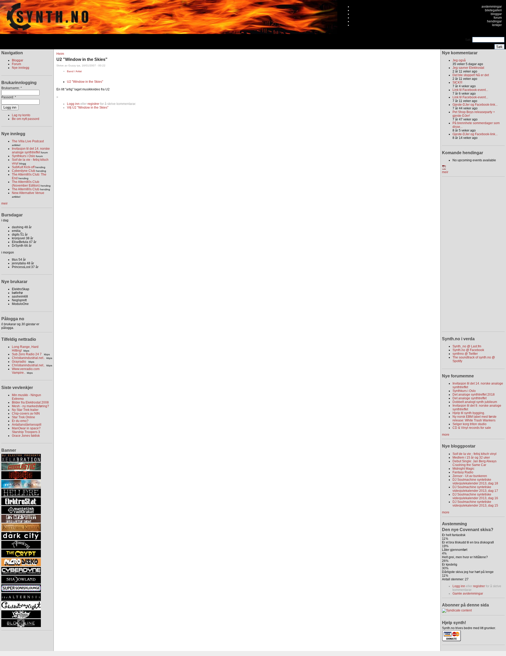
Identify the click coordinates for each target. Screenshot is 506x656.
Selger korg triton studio (469, 424)
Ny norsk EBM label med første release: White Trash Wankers (475, 418)
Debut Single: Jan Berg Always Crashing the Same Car (475, 463)
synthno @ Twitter (465, 354)
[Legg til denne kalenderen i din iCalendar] (444, 168)
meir (4, 203)
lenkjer (497, 25)
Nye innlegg (20, 68)
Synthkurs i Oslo (23, 156)
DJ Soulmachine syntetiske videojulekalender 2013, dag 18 (475, 481)
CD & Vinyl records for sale (472, 428)
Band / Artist (74, 71)
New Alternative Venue (28, 193)
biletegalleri (493, 10)
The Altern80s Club (25, 189)
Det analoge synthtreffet (469, 398)
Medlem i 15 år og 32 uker (471, 457)
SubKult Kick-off (23, 167)
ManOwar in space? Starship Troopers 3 (26, 430)
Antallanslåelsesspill (26, 424)
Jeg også (459, 60)
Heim (60, 54)
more (445, 434)
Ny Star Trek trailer (25, 410)
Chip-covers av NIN (26, 413)
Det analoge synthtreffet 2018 (474, 394)
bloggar (496, 14)
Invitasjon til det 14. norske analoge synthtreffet (31, 150)
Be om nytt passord (25, 119)
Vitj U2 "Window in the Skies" (87, 107)
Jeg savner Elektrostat (468, 68)
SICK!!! (457, 82)
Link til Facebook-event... (470, 90)
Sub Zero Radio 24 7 (27, 354)
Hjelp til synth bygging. (469, 413)
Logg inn (73, 104)
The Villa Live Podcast (28, 141)
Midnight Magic (463, 468)
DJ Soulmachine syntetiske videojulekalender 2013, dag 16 (475, 496)
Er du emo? (20, 421)
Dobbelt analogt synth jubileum (475, 402)
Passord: (8, 97)
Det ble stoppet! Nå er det (471, 75)
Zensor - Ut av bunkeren (470, 476)
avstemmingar (491, 6)
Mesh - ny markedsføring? (30, 406)
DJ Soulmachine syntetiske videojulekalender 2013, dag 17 (475, 489)
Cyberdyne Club (23, 171)
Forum (16, 64)
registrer (93, 104)
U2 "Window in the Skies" (85, 82)
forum (498, 18)
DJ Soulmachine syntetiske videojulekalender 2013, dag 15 (475, 503)
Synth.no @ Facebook (468, 350)
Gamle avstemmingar (468, 593)
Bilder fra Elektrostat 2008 (30, 402)
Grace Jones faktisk (26, 436)
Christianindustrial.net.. (28, 358)
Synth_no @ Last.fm (467, 346)
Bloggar (17, 60)
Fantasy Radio (463, 472)
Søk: (468, 40)
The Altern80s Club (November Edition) (26, 183)
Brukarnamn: (11, 88)
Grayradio (19, 361)
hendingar (494, 21)
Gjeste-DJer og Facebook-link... (475, 104)
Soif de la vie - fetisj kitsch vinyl (475, 454)
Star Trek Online (23, 417)
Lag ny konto (21, 115)
